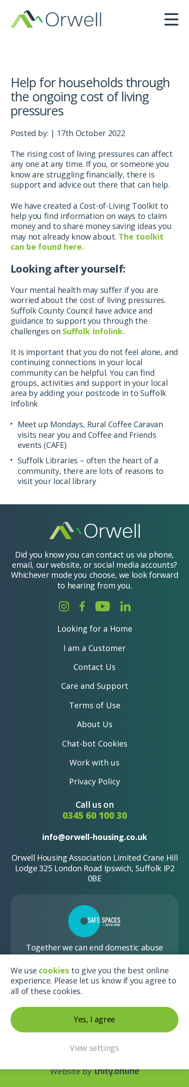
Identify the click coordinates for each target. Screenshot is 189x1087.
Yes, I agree (94, 1019)
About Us (95, 724)
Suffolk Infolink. (93, 331)
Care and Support (94, 685)
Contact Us (94, 667)
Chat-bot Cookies (94, 743)
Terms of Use (94, 705)
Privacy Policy (94, 781)
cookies (54, 970)
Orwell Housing (56, 19)
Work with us (94, 762)
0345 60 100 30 (94, 815)
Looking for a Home (94, 628)
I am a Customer (94, 648)
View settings (94, 1048)
